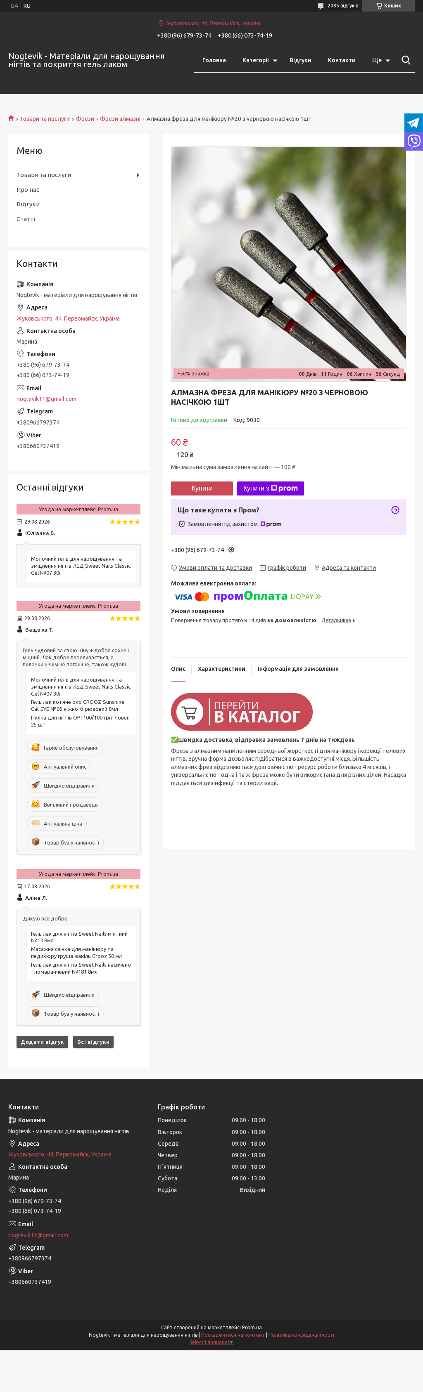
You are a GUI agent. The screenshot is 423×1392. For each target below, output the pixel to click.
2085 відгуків (343, 5)
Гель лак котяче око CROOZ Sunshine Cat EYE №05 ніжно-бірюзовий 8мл (77, 705)
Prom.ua (252, 1327)
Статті (26, 218)
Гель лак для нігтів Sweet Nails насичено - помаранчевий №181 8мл (81, 968)
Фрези (85, 119)
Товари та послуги (45, 119)
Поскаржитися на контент (233, 1335)
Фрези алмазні (120, 119)
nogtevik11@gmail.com (46, 399)
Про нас (28, 189)
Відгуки (300, 60)
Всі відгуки (93, 1042)
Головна (214, 60)
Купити (202, 488)
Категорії (255, 60)
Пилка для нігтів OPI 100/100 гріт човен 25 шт (80, 721)
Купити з (256, 488)
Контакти (342, 60)
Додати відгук (42, 1042)
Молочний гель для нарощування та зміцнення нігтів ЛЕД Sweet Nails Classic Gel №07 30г (81, 566)
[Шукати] (404, 60)
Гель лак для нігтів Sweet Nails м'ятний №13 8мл (79, 937)
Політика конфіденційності (301, 1335)
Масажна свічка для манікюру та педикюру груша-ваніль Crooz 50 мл (76, 952)
